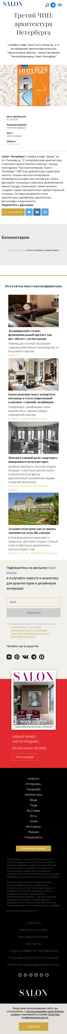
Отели (34, 821)
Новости (33, 778)
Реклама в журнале (33, 937)
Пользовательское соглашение (33, 958)
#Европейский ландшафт (44, 553)
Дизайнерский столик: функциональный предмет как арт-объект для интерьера (30, 335)
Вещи (33, 800)
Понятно (33, 1026)
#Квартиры (26, 486)
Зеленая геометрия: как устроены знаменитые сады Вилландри (32, 531)
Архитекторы (33, 794)
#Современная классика (33, 419)
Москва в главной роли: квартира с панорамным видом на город (33, 460)
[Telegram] (45, 212)
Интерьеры (33, 784)
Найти (47, 5)
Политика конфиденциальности (33, 965)
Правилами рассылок (23, 636)
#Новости (13, 355)
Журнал (33, 832)
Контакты (33, 944)
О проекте (33, 923)
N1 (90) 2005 (13, 144)
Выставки (33, 810)
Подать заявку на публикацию (33, 951)
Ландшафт (33, 789)
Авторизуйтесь (16, 250)
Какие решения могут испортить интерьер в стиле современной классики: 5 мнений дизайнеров (31, 398)
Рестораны (33, 826)
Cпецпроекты (33, 837)
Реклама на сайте (34, 930)
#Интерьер (13, 419)
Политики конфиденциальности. (41, 1016)
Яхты (33, 816)
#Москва (12, 490)
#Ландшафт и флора (18, 553)
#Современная (40, 486)
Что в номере (25, 757)
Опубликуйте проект (33, 848)
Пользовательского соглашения (29, 630)
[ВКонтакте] (37, 212)
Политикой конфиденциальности (29, 633)
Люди (33, 805)
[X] (29, 212)
